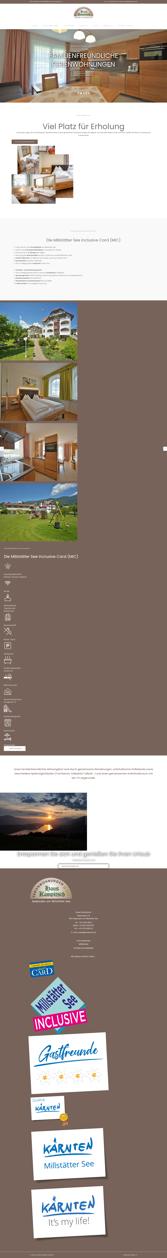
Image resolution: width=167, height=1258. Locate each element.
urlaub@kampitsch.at (130, 1)
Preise (95, 25)
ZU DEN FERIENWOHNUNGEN (24, 142)
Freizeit (82, 25)
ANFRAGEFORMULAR (70, 866)
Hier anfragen (83, 73)
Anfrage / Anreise (126, 25)
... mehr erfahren (14, 748)
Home (35, 25)
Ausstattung (69, 25)
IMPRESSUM (83, 944)
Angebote (107, 25)
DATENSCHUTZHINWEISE (83, 948)
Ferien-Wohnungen (51, 25)
